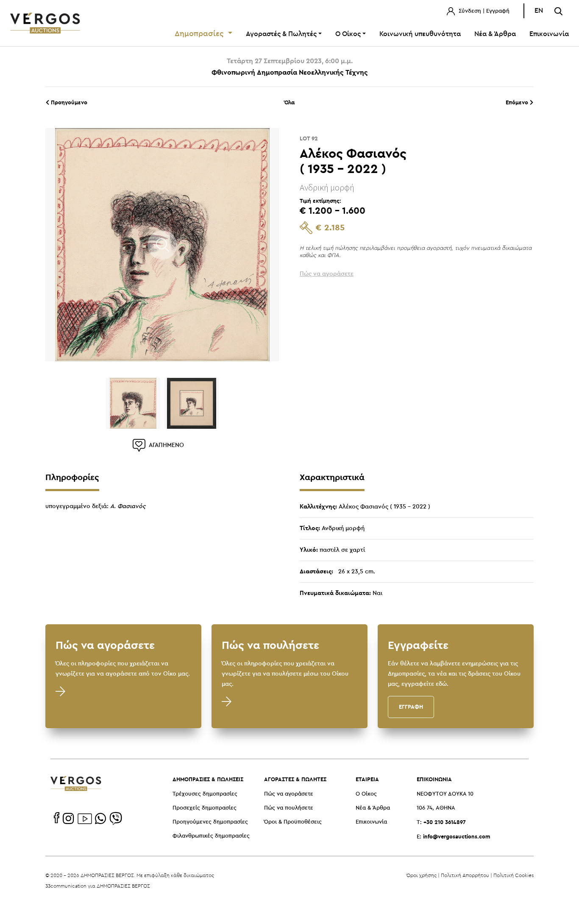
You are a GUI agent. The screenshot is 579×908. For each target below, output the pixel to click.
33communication (65, 886)
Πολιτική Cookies (513, 875)
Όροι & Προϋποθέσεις (293, 822)
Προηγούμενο (68, 102)
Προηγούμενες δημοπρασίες (210, 822)
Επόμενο (518, 102)
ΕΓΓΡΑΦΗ (411, 706)
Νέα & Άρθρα (495, 34)
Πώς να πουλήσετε (288, 808)
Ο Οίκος (366, 794)
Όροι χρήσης (421, 875)
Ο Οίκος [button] (348, 34)
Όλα (289, 102)
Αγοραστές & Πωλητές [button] (281, 34)
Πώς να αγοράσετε (288, 794)
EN (538, 10)
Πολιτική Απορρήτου (465, 875)
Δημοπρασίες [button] (200, 34)
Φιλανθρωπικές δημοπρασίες (211, 836)
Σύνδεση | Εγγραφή (483, 11)
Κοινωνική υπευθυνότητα (420, 34)
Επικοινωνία (549, 34)
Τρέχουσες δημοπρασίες (205, 794)
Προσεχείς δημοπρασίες (205, 808)
